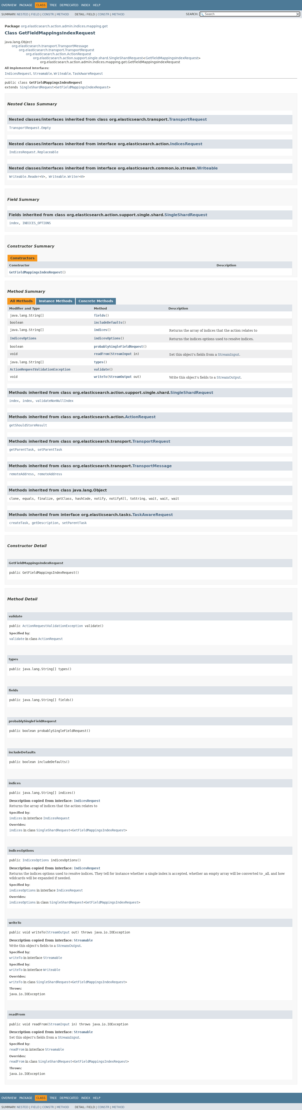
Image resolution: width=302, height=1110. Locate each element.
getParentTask (21, 449)
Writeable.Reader (24, 176)
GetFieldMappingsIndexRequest (172, 58)
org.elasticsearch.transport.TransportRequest (56, 50)
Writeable (62, 73)
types (98, 362)
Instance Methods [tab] (55, 301)
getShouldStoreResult (28, 425)
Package (25, 5)
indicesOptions (107, 338)
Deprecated (69, 5)
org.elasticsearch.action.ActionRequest (58, 54)
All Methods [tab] (21, 301)
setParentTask (50, 449)
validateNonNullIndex (54, 401)
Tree (53, 5)
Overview (9, 5)
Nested (22, 14)
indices (100, 330)
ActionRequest (140, 417)
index (14, 223)
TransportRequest (188, 119)
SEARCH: (192, 14)
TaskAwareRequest (88, 73)
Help (96, 5)
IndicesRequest (18, 73)
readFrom (101, 354)
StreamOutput (120, 377)
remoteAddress (21, 474)
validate (101, 369)
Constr (48, 14)
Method (63, 14)
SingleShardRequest (37, 87)
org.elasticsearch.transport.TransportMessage (50, 46)
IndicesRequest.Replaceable (33, 152)
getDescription (45, 523)
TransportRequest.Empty (30, 128)
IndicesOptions (23, 338)
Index (85, 5)
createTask (18, 523)
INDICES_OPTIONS (36, 223)
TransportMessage (152, 466)
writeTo (100, 377)
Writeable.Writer (64, 176)
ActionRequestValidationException (40, 369)
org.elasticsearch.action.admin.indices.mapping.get (64, 26)
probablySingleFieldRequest (118, 346)
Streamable (42, 73)
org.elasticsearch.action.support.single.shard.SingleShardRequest (88, 58)
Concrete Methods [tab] (96, 301)
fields (99, 315)
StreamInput (121, 354)
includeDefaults (108, 322)
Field (35, 14)
